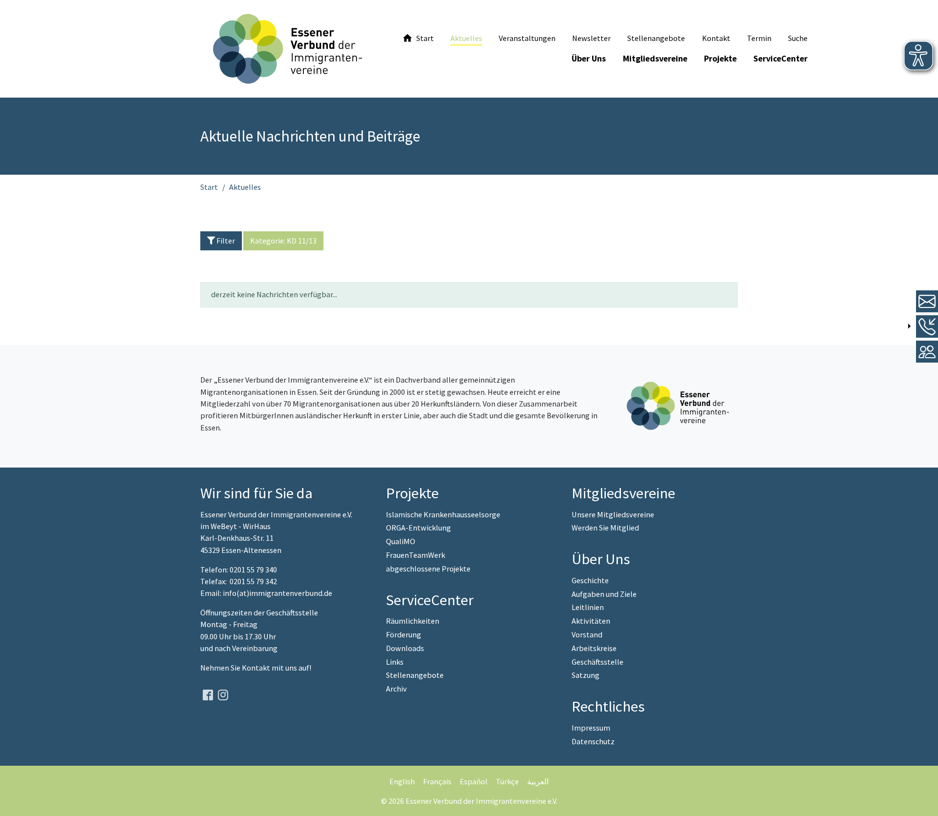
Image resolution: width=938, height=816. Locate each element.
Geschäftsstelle (597, 662)
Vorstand (587, 634)
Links (395, 662)
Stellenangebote (415, 675)
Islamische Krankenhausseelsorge (443, 514)
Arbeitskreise (594, 648)
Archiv (396, 689)
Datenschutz (593, 741)
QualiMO (400, 541)
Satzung (585, 675)
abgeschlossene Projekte (428, 568)
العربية (538, 781)
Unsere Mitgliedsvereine (613, 514)
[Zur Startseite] (287, 49)
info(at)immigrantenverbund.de (277, 593)
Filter (225, 240)
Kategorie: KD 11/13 (283, 240)
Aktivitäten (591, 621)
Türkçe (507, 781)
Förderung (403, 634)
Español (474, 781)
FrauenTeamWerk (415, 555)
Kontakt (257, 668)
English (402, 781)
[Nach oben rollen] (923, 801)
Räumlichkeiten (412, 621)
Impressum (591, 728)
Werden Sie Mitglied (605, 527)
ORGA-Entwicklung (418, 527)
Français (437, 781)
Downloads (405, 648)
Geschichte (590, 580)
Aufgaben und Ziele (604, 594)
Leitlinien (588, 607)
